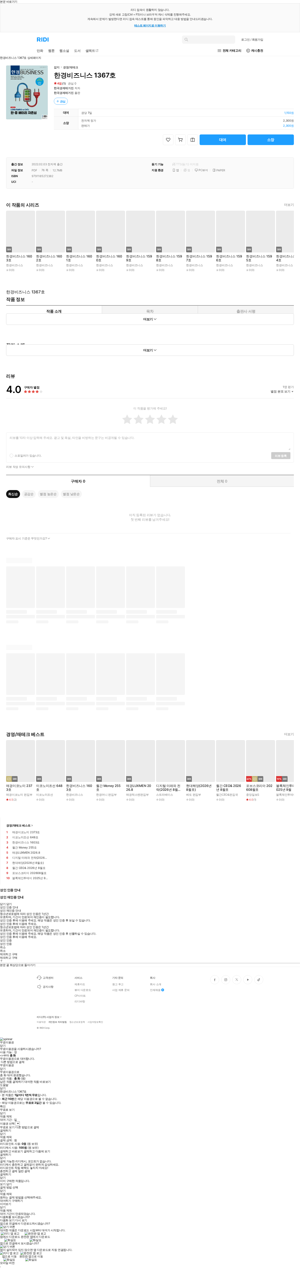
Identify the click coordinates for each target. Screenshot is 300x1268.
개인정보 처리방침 (57, 1022)
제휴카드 (79, 984)
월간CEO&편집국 (227, 794)
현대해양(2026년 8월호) (198, 788)
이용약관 (41, 1022)
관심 (63, 101)
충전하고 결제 (8, 1171)
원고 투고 (117, 984)
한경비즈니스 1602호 (49, 258)
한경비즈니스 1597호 (199, 258)
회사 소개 (155, 984)
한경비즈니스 (14, 265)
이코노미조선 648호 (49, 788)
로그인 (252, 39)
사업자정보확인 (95, 1022)
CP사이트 (80, 995)
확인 (3, 1106)
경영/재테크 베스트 (18, 825)
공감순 (29, 494)
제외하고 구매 (8, 954)
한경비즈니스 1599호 (139, 258)
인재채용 (155, 990)
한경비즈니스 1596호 (229, 258)
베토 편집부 (193, 794)
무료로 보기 (7, 1127)
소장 (270, 140)
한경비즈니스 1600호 (109, 258)
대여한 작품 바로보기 (37, 1081)
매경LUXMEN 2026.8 (138, 788)
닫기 (9, 1184)
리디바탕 (79, 1001)
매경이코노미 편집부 (19, 794)
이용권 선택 (7, 1123)
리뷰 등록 (281, 455)
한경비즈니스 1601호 (79, 258)
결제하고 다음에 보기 (37, 1151)
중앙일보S (252, 794)
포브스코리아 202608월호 (259, 788)
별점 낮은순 (71, 494)
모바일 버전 (7, 1263)
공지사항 (48, 986)
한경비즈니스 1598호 (169, 258)
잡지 (57, 67)
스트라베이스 (164, 794)
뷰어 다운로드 (82, 990)
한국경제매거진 (64, 88)
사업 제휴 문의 (121, 990)
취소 (3, 947)
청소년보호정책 (77, 1022)
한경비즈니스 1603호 (19, 258)
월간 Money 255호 (108, 788)
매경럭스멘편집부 (137, 794)
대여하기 (5, 1200)
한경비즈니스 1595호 (259, 258)
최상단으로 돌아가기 (23, 965)
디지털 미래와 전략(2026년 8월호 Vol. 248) (168, 788)
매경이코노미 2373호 (19, 788)
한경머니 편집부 (106, 794)
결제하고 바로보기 (11, 1151)
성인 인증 (6, 940)
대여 (223, 140)
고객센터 (48, 977)
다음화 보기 (7, 1220)
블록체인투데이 (286, 794)
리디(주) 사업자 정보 (48, 1017)
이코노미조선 (44, 794)
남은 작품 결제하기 (12, 1081)
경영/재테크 (70, 67)
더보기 (289, 205)
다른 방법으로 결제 (12, 1062)
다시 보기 (21, 1220)
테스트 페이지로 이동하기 (150, 25)
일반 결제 (24, 1171)
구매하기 (17, 1200)
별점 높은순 (48, 494)
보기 (3, 1184)
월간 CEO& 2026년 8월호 (228, 788)
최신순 (13, 494)
